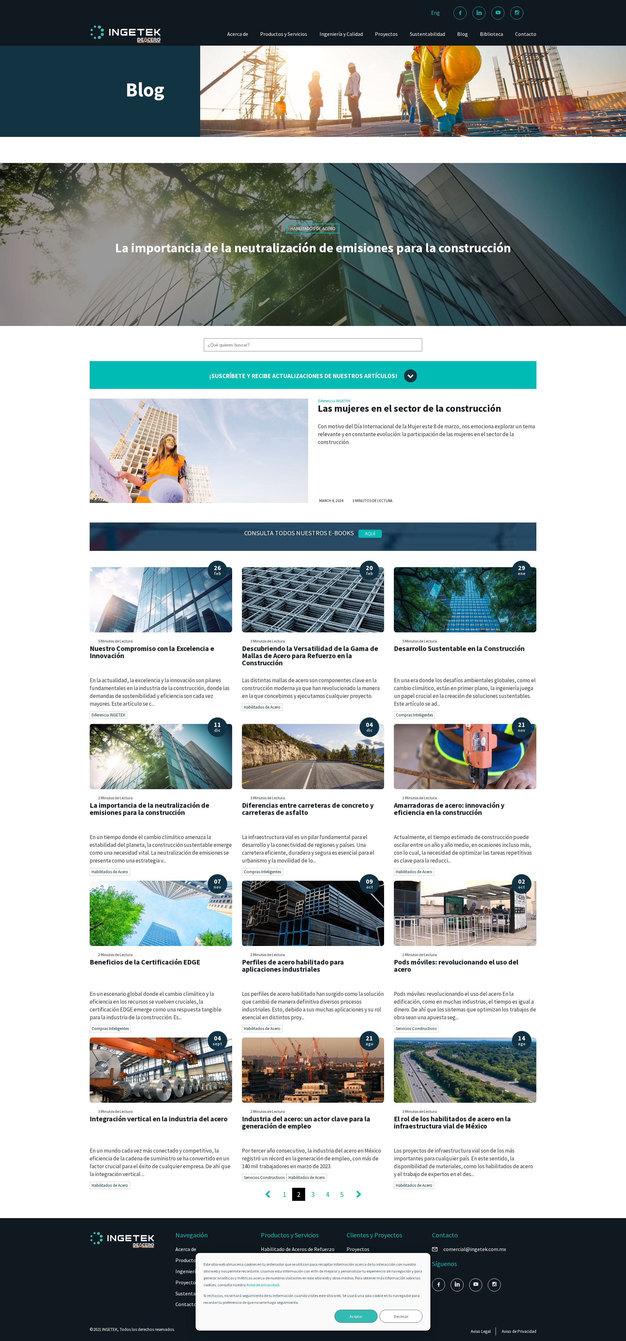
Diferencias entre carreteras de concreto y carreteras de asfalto (308, 809)
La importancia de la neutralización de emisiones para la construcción (313, 248)
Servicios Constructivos (416, 1028)
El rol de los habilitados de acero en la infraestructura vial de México (452, 1122)
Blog (462, 34)
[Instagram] (516, 13)
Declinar (401, 1316)
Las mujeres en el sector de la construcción (409, 408)
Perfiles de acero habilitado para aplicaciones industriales (293, 966)
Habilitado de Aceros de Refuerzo (298, 1249)
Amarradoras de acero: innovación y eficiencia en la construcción (449, 809)
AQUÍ (370, 533)
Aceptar (356, 1316)
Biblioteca (491, 34)
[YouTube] (497, 13)
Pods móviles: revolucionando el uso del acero (456, 966)
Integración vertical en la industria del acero (159, 1118)
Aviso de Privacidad (519, 1331)
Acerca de (237, 34)
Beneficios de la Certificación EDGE (145, 962)
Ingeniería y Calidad (341, 34)
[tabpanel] (313, 244)
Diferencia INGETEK (334, 400)
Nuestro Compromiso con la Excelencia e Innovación (152, 652)
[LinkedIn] (478, 13)
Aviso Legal (481, 1331)
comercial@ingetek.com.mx (474, 1249)
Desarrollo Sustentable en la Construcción (459, 648)
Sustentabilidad (427, 34)
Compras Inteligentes (414, 715)
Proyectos (386, 34)
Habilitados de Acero (262, 707)
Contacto (525, 34)
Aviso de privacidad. (263, 1284)
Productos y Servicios (283, 34)
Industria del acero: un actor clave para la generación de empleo (306, 1122)
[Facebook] (460, 13)
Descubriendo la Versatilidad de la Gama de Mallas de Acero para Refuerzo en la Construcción (310, 655)
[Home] (125, 42)
